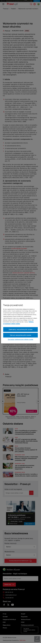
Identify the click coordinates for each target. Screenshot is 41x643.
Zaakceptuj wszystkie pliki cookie (20, 329)
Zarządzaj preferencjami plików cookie (20, 339)
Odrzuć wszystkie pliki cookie (20, 335)
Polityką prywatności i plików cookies (18, 322)
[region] (20, 321)
